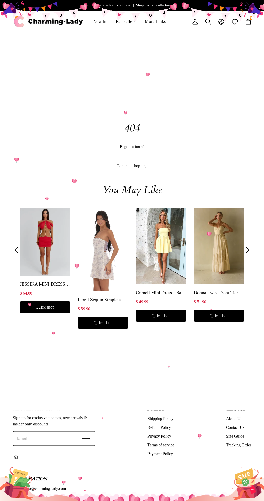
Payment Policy (160, 453)
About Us (234, 418)
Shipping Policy (160, 418)
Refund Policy (159, 427)
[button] (16, 250)
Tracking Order (238, 445)
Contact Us (235, 427)
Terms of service (160, 445)
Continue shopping (132, 166)
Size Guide (235, 436)
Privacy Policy (159, 436)
